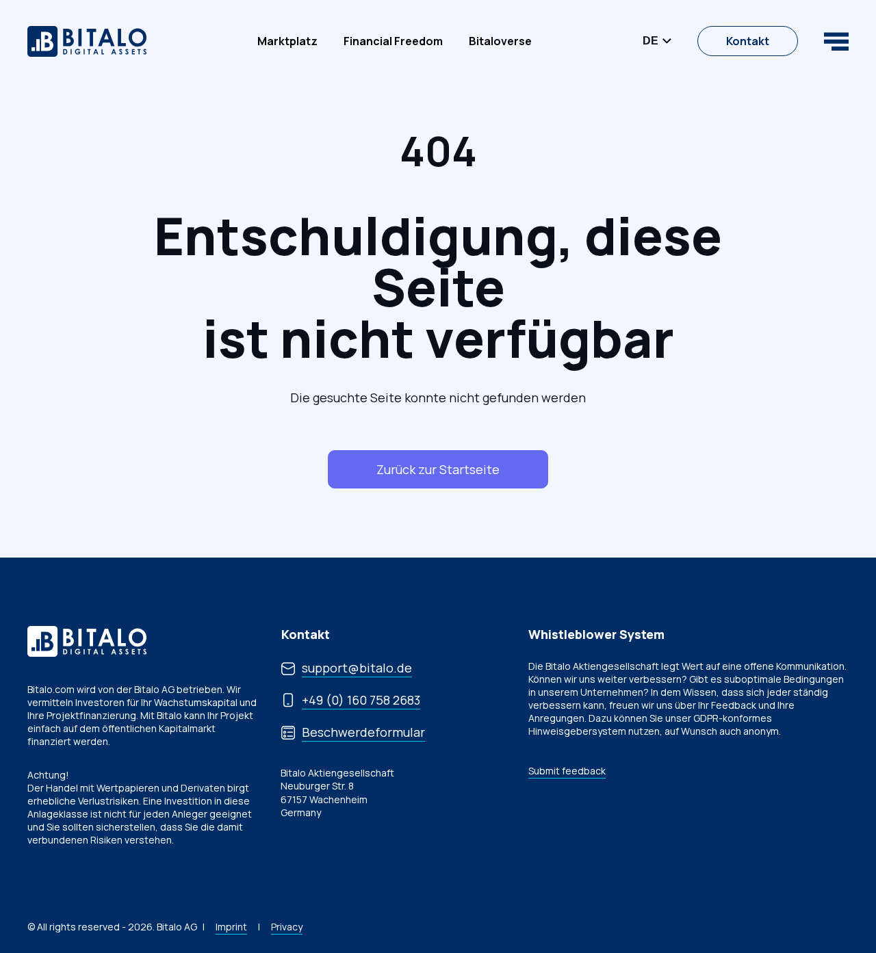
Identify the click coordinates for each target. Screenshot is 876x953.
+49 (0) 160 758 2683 (361, 700)
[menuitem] (287, 41)
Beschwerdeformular (363, 732)
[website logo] (86, 41)
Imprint (231, 926)
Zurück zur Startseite (438, 469)
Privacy (286, 926)
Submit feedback (567, 770)
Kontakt (747, 41)
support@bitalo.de (357, 668)
